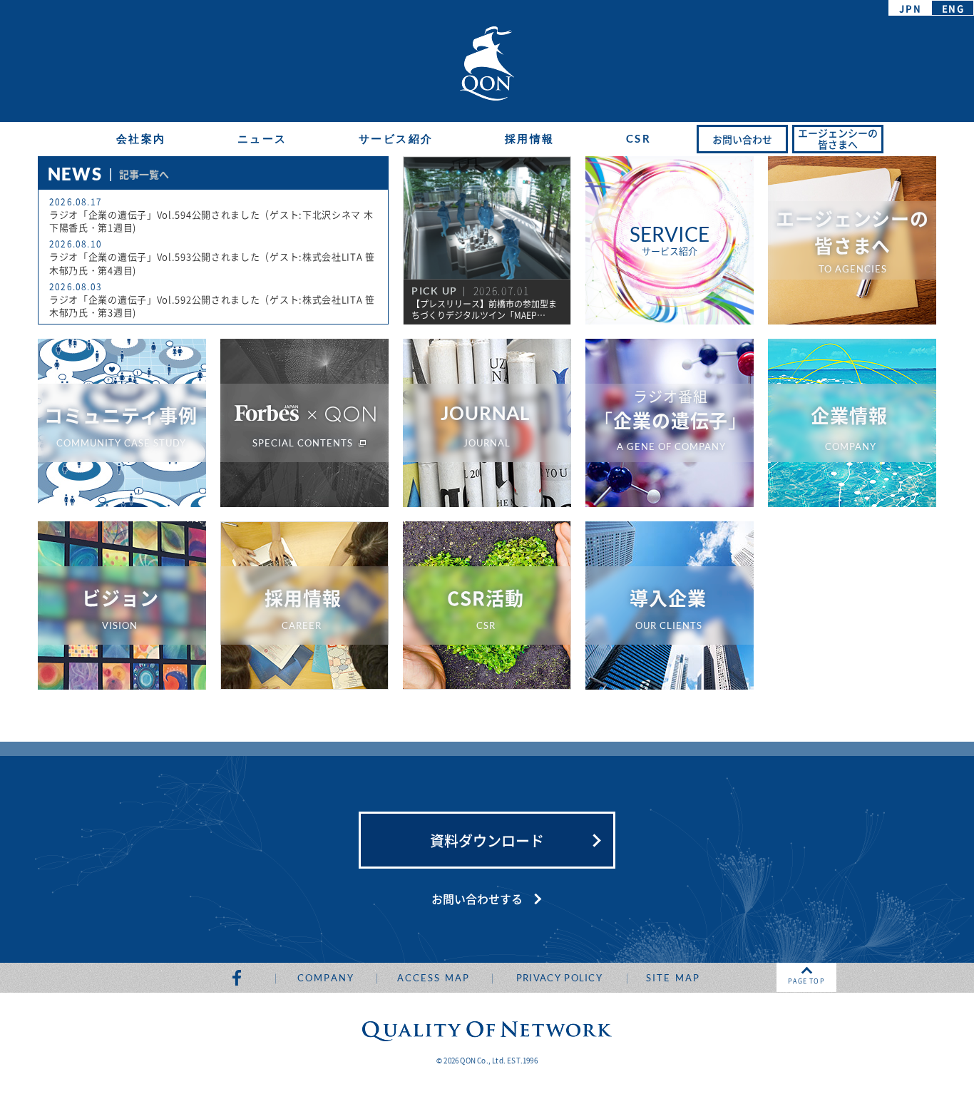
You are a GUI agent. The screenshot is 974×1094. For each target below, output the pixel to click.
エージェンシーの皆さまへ (838, 139)
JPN (910, 8)
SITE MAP (673, 977)
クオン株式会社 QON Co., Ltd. (487, 63)
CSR (639, 138)
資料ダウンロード (487, 840)
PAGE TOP (806, 981)
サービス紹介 (396, 138)
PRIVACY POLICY (559, 977)
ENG (953, 8)
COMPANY (325, 977)
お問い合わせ (742, 139)
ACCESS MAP (433, 977)
